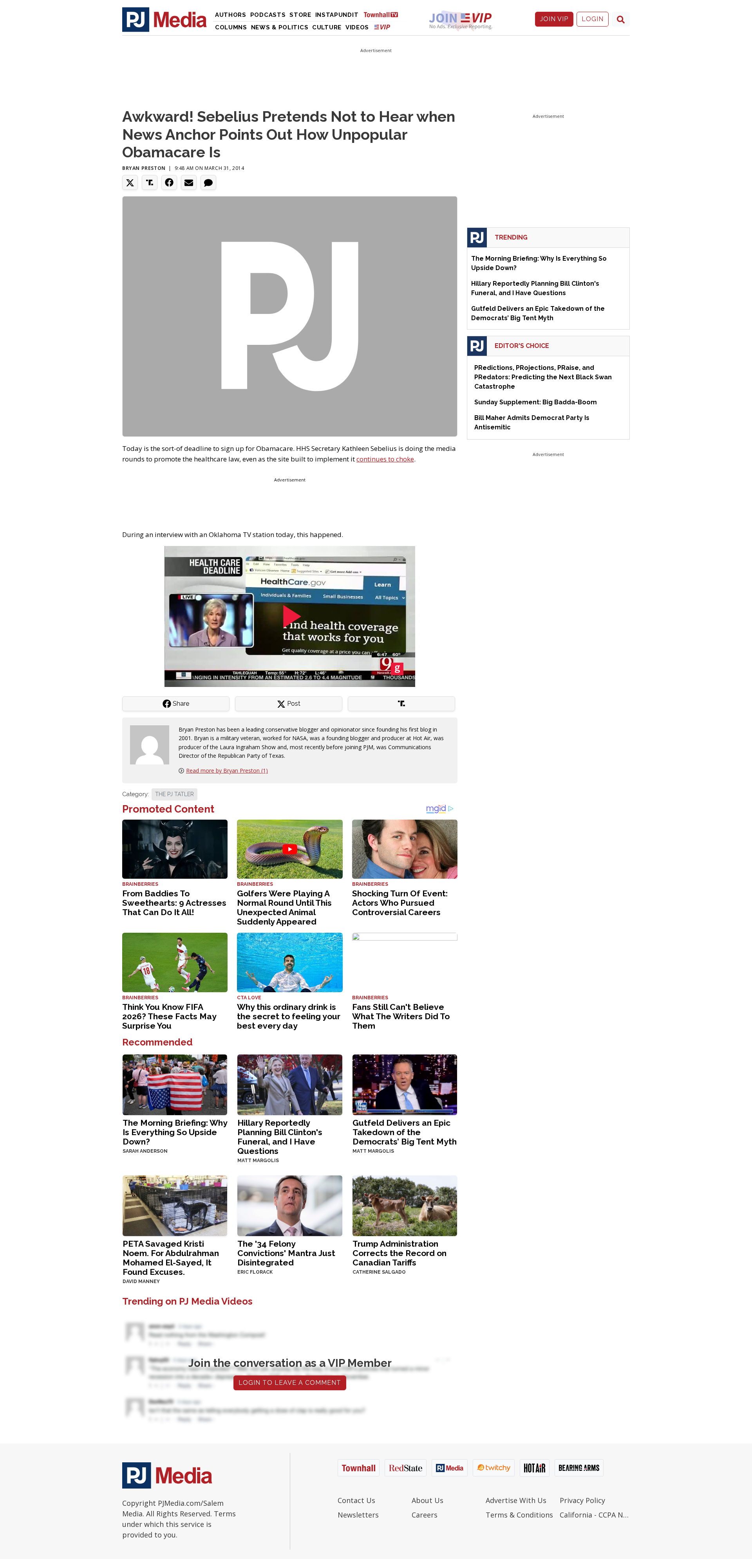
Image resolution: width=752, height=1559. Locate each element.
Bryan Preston (144, 168)
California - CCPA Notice (595, 1514)
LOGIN (593, 19)
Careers (424, 1514)
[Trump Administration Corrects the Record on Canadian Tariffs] (404, 1205)
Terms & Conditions (519, 1514)
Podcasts (268, 14)
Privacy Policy (582, 1500)
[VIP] (382, 27)
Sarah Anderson (145, 1151)
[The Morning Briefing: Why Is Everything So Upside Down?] (175, 1084)
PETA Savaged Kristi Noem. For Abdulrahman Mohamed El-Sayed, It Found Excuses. (171, 1258)
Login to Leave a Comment (290, 1382)
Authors (230, 14)
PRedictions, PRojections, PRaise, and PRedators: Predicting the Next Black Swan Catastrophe (543, 377)
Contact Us (356, 1500)
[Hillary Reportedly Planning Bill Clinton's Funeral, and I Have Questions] (289, 1084)
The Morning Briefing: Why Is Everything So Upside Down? (175, 1132)
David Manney (141, 1281)
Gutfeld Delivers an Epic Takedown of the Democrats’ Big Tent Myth (404, 1132)
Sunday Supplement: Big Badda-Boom (535, 402)
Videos (357, 27)
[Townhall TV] (384, 14)
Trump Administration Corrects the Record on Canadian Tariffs (399, 1253)
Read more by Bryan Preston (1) (227, 770)
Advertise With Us (516, 1500)
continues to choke (385, 458)
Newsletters (358, 1514)
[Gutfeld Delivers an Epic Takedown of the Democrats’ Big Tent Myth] (404, 1084)
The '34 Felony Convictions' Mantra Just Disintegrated (286, 1253)
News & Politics (280, 27)
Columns (231, 27)
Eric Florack (255, 1272)
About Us (427, 1500)
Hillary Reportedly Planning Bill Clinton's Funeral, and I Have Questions (279, 1137)
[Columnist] (152, 744)
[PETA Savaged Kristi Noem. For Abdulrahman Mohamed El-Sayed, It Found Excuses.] (175, 1205)
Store (300, 14)
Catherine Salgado (379, 1272)
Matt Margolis (258, 1160)
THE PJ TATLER (174, 794)
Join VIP (554, 19)
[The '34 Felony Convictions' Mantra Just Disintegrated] (289, 1205)
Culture (327, 27)
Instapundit (337, 14)
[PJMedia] (164, 19)
